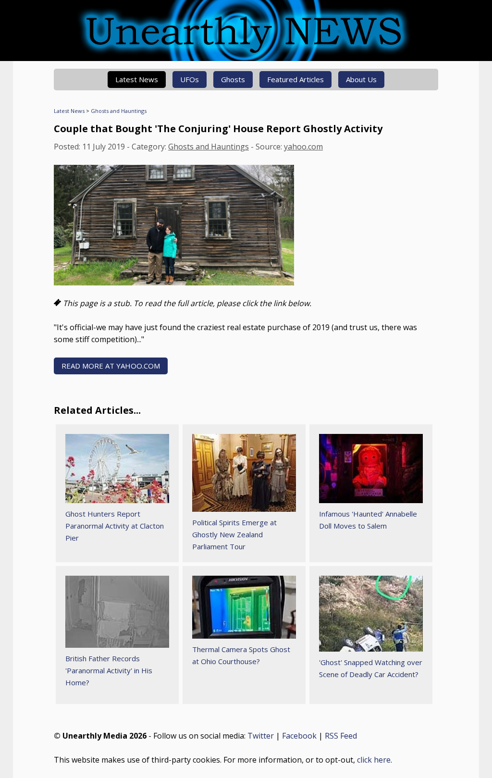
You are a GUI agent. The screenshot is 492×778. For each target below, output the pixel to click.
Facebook (299, 735)
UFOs (189, 79)
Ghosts (233, 79)
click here (374, 759)
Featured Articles (295, 79)
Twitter (260, 735)
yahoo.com (303, 146)
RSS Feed (341, 735)
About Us (361, 79)
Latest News (136, 79)
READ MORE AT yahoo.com (111, 365)
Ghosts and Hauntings (119, 110)
